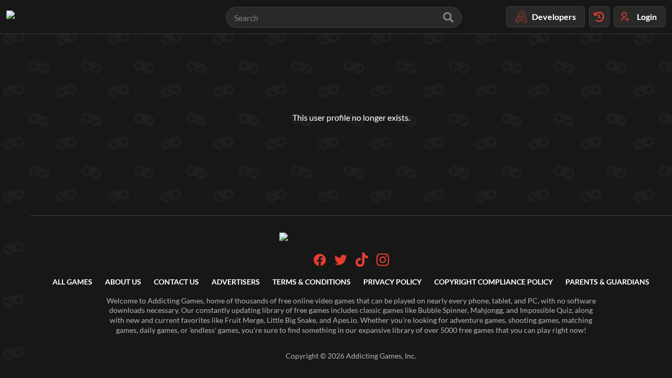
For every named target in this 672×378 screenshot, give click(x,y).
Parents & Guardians (607, 281)
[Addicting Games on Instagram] (382, 263)
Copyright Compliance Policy (493, 281)
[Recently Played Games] (599, 16)
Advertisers (236, 281)
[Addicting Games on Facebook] (319, 263)
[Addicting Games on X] (340, 263)
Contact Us (176, 281)
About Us (123, 281)
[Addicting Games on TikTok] (361, 263)
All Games (72, 281)
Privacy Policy (392, 281)
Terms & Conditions (311, 281)
